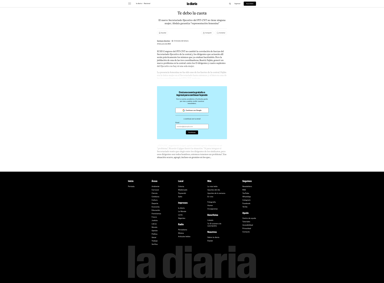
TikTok (245, 207)
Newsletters (247, 186)
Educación (156, 210)
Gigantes (181, 218)
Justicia (155, 220)
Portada (131, 186)
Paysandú (182, 193)
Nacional (147, 3)
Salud (154, 237)
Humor (210, 205)
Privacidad (246, 228)
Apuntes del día (213, 190)
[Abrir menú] (129, 3)
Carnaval (155, 190)
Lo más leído (212, 186)
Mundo (154, 227)
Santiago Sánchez (163, 41)
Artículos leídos (184, 236)
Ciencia (155, 193)
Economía (156, 207)
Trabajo (155, 241)
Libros (154, 224)
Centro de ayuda (249, 218)
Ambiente (155, 186)
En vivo (210, 197)
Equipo (210, 241)
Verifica (155, 244)
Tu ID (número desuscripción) (214, 225)
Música (181, 233)
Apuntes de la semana (216, 193)
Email (177, 122)
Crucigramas (212, 209)
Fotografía (211, 202)
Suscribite (250, 4)
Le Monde (182, 211)
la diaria (139, 3)
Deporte (155, 203)
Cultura (155, 200)
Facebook (246, 203)
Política (154, 234)
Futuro (154, 217)
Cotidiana (155, 197)
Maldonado (182, 190)
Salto (180, 197)
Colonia (181, 186)
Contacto (246, 232)
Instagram (246, 200)
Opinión (155, 231)
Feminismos (156, 214)
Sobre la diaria (213, 237)
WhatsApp (246, 197)
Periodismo (182, 230)
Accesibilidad (247, 225)
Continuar (192, 132)
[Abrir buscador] (230, 4)
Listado (210, 220)
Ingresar (237, 3)
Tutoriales (246, 222)
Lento (180, 215)
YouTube (245, 193)
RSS (244, 190)
